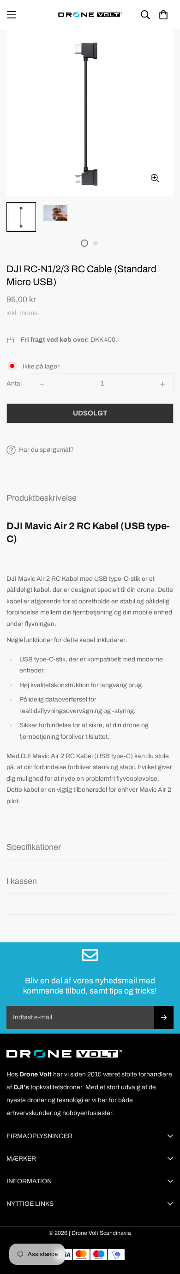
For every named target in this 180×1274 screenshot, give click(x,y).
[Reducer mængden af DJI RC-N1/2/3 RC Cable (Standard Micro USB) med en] (42, 384)
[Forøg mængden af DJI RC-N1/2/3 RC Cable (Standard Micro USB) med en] (162, 384)
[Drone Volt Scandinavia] (90, 14)
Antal (14, 383)
